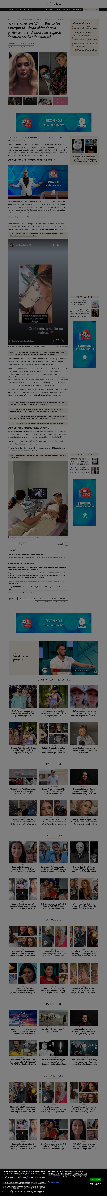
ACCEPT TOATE (95, 1179)
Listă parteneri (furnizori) (54, 1182)
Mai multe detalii (22, 1178)
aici (3, 1188)
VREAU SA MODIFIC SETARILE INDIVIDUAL (95, 1184)
